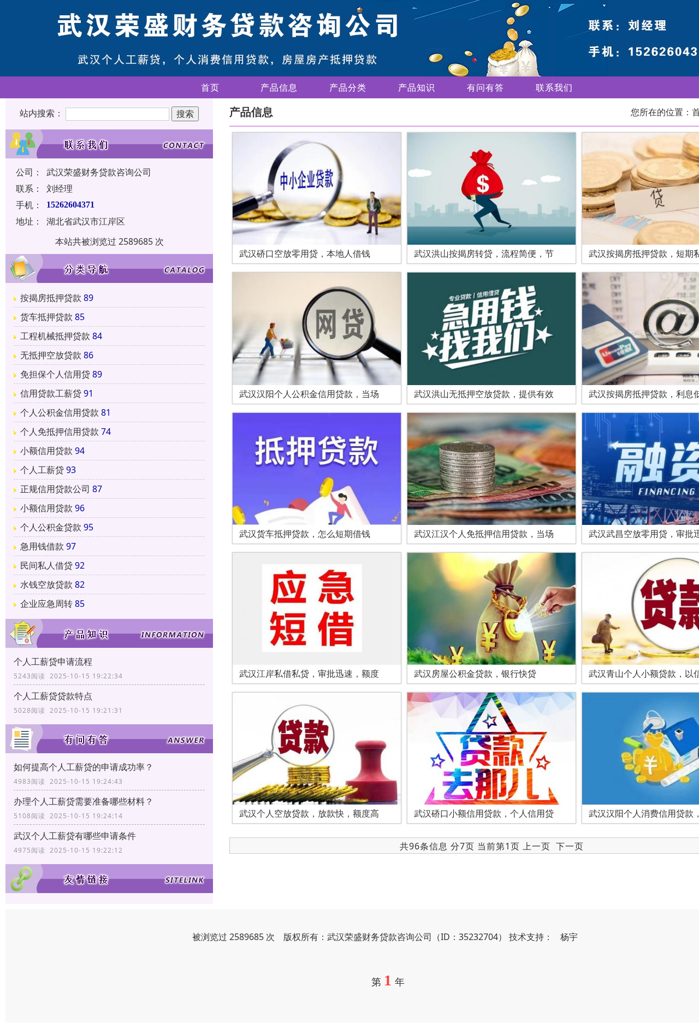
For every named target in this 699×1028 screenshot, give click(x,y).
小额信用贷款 (46, 451)
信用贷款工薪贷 (50, 393)
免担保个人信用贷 (55, 374)
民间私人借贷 (46, 565)
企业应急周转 (46, 604)
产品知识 (416, 87)
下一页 (570, 846)
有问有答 (485, 87)
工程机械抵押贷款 (55, 336)
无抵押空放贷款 (50, 355)
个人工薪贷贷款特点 (53, 696)
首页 (210, 87)
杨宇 (569, 937)
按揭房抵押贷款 (50, 298)
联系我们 (554, 87)
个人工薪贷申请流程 (53, 661)
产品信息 (279, 87)
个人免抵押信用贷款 (59, 432)
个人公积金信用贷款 (59, 412)
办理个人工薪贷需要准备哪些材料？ (83, 801)
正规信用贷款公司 (55, 489)
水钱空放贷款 (46, 584)
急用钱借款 (42, 546)
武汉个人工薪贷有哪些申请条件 (75, 836)
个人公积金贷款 (50, 527)
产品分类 (347, 87)
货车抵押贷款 (46, 317)
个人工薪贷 (42, 470)
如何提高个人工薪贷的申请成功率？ (83, 767)
